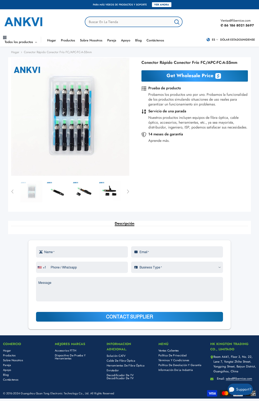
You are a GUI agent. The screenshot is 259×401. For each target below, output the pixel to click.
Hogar (15, 52)
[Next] (128, 191)
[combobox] (128, 22)
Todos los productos (19, 42)
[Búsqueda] (134, 22)
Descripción (124, 223)
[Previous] (12, 191)
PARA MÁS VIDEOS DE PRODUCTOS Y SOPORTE (120, 4)
